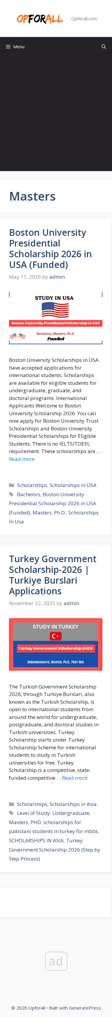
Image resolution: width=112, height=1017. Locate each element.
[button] (104, 46)
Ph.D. (60, 512)
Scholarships (32, 485)
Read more (22, 458)
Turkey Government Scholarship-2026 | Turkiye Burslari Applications (52, 575)
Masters (42, 512)
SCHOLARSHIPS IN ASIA (36, 840)
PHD (35, 822)
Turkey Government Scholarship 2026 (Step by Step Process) (54, 849)
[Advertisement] (56, 115)
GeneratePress (85, 1008)
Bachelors (28, 494)
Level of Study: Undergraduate (53, 813)
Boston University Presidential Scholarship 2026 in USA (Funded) (50, 248)
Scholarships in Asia (73, 804)
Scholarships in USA (73, 485)
